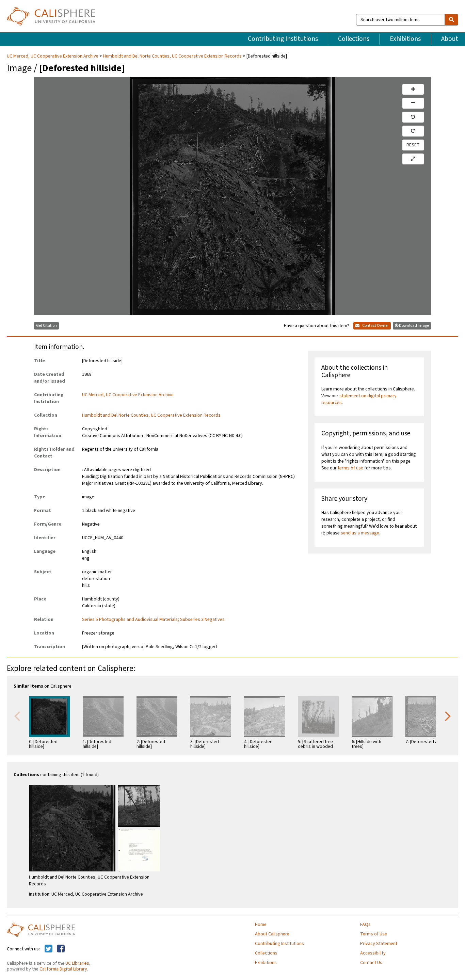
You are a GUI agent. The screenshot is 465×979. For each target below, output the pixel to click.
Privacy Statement (378, 943)
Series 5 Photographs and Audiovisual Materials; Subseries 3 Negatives (153, 619)
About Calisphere (272, 934)
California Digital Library (63, 969)
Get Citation (46, 325)
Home (261, 924)
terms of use (350, 468)
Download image (414, 325)
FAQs (365, 924)
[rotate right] (413, 131)
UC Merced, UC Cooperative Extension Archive (53, 56)
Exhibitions (405, 39)
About (449, 39)
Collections (353, 39)
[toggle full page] (413, 159)
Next (448, 715)
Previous (17, 715)
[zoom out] (413, 103)
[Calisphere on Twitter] (48, 949)
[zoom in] (413, 89)
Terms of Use (373, 934)
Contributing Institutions (283, 39)
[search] (451, 20)
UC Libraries (77, 963)
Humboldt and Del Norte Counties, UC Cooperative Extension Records (172, 56)
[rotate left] (413, 117)
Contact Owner (375, 325)
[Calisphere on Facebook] (61, 949)
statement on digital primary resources (359, 399)
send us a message (360, 533)
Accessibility (373, 953)
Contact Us (371, 962)
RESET (413, 145)
